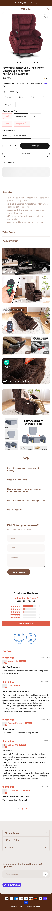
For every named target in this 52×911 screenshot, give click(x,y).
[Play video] (26, 261)
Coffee (33, 97)
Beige (21, 97)
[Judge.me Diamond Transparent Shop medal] (31, 637)
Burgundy (9, 97)
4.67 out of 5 (32, 598)
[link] (26, 289)
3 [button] (26, 809)
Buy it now (26, 154)
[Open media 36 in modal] (45, 16)
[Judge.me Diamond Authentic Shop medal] (19, 637)
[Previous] (3, 3)
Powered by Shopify (33, 907)
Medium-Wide (21, 124)
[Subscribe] (45, 874)
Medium (35, 116)
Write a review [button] (26, 623)
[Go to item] (14, 62)
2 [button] (22, 809)
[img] (8, 657)
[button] (15, 606)
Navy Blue (9, 104)
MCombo (26, 9)
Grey (44, 97)
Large (7, 116)
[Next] (48, 3)
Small (7, 124)
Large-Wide (21, 116)
